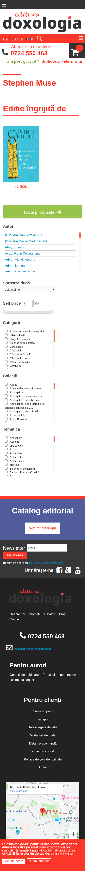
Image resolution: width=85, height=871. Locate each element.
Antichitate (16, 437)
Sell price (12, 303)
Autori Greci (17, 453)
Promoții (35, 614)
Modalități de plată (43, 735)
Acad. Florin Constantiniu (23, 253)
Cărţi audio (16, 350)
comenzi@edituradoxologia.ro (33, 648)
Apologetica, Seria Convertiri (26, 396)
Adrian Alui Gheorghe (20, 259)
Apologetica (16, 392)
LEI (24, 185)
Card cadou (16, 346)
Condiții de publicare (24, 674)
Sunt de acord (13, 861)
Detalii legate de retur (43, 727)
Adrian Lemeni (15, 265)
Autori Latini (17, 457)
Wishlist (29, 203)
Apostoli (14, 449)
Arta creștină (17, 415)
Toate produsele (38, 212)
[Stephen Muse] (27, 38)
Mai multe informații (61, 853)
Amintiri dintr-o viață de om (25, 388)
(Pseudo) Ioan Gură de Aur (23, 235)
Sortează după (16, 283)
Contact (15, 619)
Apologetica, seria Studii (24, 411)
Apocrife (14, 441)
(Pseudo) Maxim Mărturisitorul (26, 241)
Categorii (11, 322)
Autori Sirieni (17, 461)
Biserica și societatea (22, 342)
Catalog (49, 614)
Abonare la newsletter (32, 46)
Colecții (10, 376)
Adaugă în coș (16, 203)
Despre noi (17, 614)
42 (19, 185)
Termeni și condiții (42, 751)
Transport (42, 719)
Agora (13, 384)
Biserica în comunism (22, 468)
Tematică (11, 429)
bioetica (14, 464)
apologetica (16, 445)
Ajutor (43, 767)
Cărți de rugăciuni (20, 354)
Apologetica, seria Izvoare (25, 400)
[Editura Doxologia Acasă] (42, 21)
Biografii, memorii (20, 339)
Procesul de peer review (59, 674)
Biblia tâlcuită (17, 335)
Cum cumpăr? (43, 711)
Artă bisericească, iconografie (27, 331)
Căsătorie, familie (20, 362)
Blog (62, 614)
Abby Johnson (15, 247)
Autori (9, 226)
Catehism (15, 365)
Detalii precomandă (43, 743)
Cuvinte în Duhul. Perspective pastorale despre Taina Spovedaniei (20, 165)
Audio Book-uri (18, 419)
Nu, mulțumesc (38, 861)
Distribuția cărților (22, 680)
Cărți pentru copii (19, 358)
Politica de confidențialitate (43, 759)
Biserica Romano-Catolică (25, 472)
